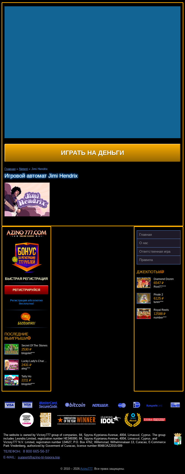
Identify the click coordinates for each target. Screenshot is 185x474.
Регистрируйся (26, 290)
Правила (146, 260)
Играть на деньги (92, 152)
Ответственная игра (154, 251)
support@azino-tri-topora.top (39, 457)
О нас (143, 243)
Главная (145, 234)
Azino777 (86, 468)
